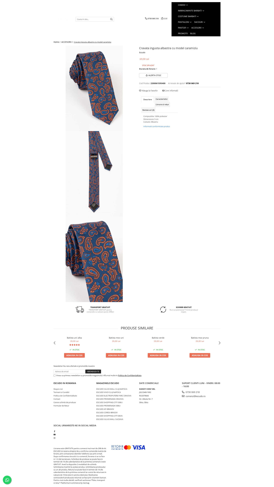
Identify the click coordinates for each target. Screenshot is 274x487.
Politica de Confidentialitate (129, 375)
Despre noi (58, 389)
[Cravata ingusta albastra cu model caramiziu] (94, 88)
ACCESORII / (67, 42)
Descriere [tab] (147, 99)
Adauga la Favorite (149, 90)
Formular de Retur (61, 405)
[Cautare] (111, 19)
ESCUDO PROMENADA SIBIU (108, 405)
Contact (57, 399)
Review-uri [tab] (148, 110)
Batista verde (158, 337)
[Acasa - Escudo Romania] (62, 19)
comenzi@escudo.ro (195, 396)
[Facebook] (54, 431)
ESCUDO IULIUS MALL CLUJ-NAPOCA (111, 389)
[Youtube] (54, 434)
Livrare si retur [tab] (162, 104)
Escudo (142, 52)
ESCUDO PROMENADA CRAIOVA (109, 399)
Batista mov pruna (200, 337)
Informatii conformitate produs (156, 126)
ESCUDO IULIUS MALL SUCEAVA (109, 419)
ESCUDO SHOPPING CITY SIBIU (109, 402)
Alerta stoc (154, 75)
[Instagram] (54, 438)
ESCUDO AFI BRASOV (105, 409)
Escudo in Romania (65, 383)
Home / (57, 42)
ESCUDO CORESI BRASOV (107, 412)
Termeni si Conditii (61, 392)
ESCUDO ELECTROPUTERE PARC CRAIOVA (113, 395)
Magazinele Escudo (107, 383)
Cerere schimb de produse (65, 402)
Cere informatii (171, 90)
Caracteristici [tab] (162, 99)
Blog (193, 33)
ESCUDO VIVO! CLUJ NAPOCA (108, 392)
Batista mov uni (116, 337)
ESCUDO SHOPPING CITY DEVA (109, 415)
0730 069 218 (192, 392)
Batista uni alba (74, 337)
